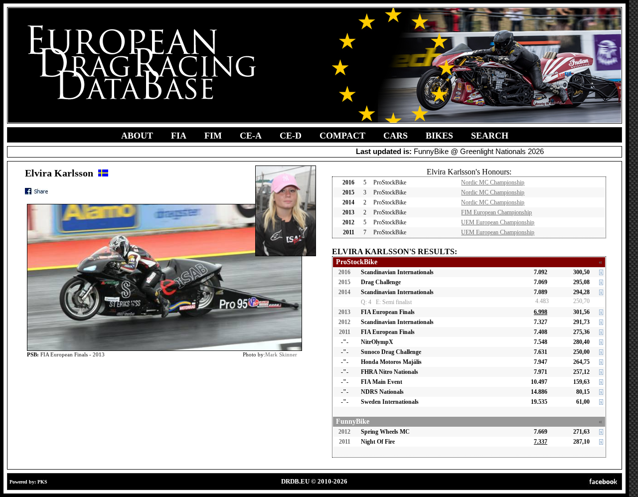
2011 (344, 332)
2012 (344, 322)
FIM (213, 136)
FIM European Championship (496, 212)
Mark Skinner (281, 354)
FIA (178, 136)
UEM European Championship (497, 222)
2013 (344, 312)
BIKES (439, 136)
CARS (395, 136)
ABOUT (137, 136)
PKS (42, 482)
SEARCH (489, 136)
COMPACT (342, 136)
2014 (344, 292)
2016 (344, 272)
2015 (344, 282)
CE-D (291, 136)
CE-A (251, 136)
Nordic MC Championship (492, 182)
